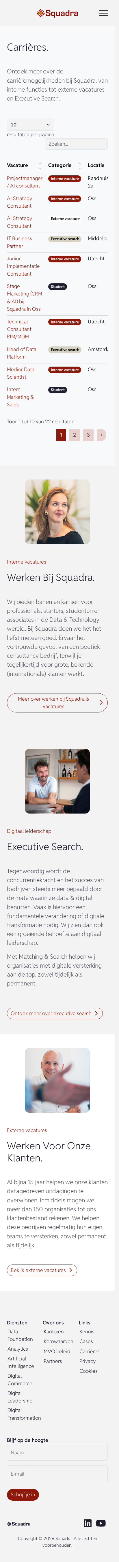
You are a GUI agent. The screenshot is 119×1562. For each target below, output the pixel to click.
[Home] (57, 13)
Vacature (17, 165)
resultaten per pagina (30, 134)
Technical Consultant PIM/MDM (19, 329)
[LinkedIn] (88, 1523)
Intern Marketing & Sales (20, 397)
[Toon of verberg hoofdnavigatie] (103, 13)
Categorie (60, 165)
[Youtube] (102, 1523)
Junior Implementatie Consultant (23, 266)
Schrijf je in (23, 1494)
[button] (57, 702)
